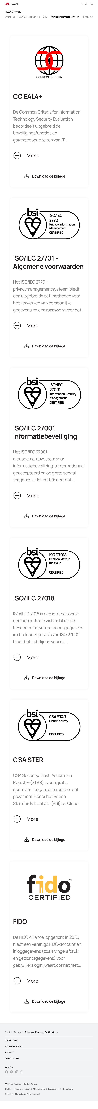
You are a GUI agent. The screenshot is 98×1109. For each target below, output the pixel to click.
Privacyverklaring (39, 1089)
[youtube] (21, 1072)
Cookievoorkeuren (66, 1089)
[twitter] (11, 1072)
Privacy (17, 1032)
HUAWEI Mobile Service (29, 16)
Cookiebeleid (52, 1089)
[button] (81, 3)
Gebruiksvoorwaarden (22, 1089)
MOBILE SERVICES (14, 1046)
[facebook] (6, 1072)
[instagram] (16, 1072)
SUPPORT (10, 1052)
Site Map (8, 1089)
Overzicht (10, 16)
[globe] (6, 1084)
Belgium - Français (30, 1084)
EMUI (45, 16)
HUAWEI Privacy (13, 11)
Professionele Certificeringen (65, 16)
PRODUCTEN (11, 1040)
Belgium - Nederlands (14, 1084)
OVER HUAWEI (12, 1058)
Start (7, 1032)
